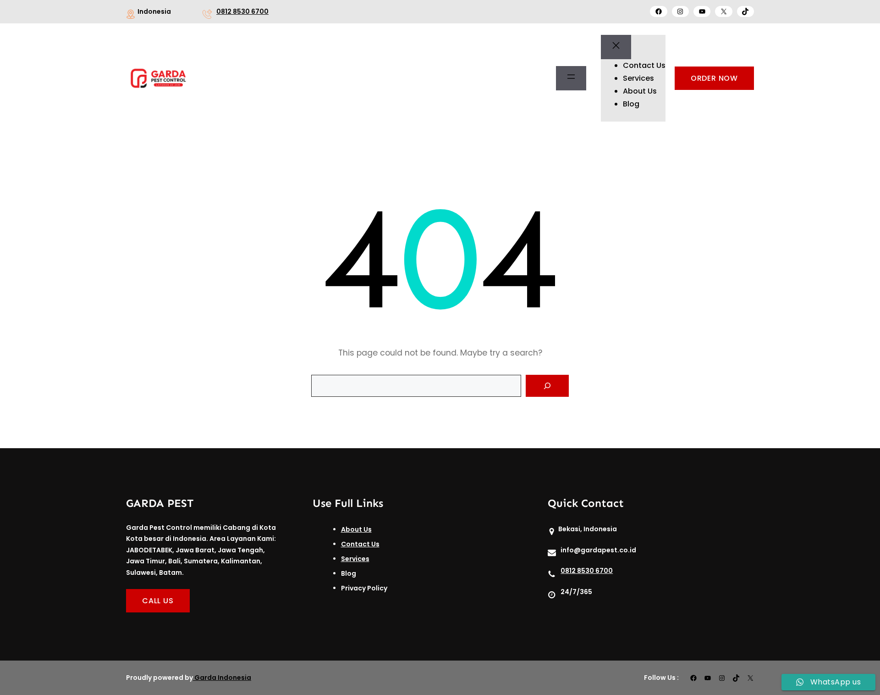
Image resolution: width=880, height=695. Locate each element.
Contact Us (360, 544)
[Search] (547, 386)
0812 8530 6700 (242, 11)
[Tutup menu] (616, 47)
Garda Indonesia (222, 677)
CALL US (158, 600)
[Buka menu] (571, 78)
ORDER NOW (714, 78)
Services (355, 558)
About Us (356, 529)
